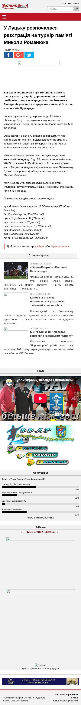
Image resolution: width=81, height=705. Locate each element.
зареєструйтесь (60, 246)
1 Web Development (18, 701)
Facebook (8, 55)
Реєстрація (73, 3)
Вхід (64, 3)
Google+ (19, 55)
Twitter (29, 55)
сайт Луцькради (24, 108)
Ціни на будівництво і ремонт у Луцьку (40, 668)
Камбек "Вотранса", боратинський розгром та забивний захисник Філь (47, 301)
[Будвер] (40, 665)
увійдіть (39, 246)
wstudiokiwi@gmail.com (65, 701)
